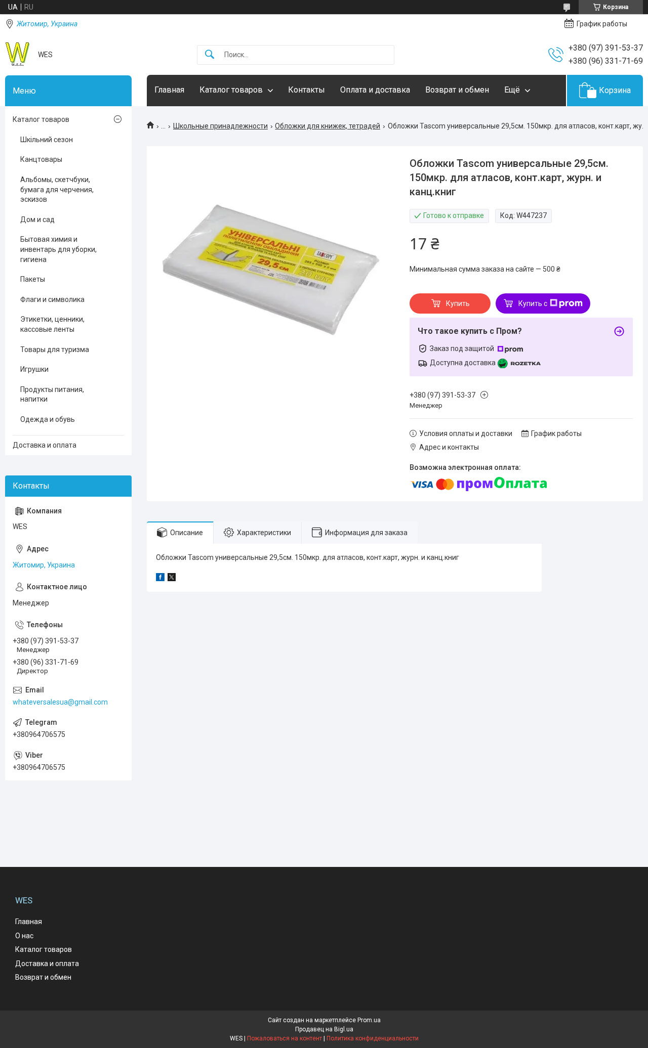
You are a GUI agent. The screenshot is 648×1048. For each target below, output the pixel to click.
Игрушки (34, 369)
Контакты (306, 90)
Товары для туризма (54, 349)
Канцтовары (41, 159)
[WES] (17, 54)
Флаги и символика (52, 299)
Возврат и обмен (457, 90)
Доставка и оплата (44, 445)
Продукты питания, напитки (52, 394)
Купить (458, 303)
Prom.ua (369, 1020)
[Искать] (209, 55)
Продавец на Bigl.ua (324, 1029)
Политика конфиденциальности (373, 1038)
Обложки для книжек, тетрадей (327, 126)
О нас (24, 936)
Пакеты (32, 279)
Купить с (532, 303)
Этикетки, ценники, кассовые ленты (52, 324)
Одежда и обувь (47, 419)
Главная (169, 90)
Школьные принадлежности (220, 126)
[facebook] (160, 579)
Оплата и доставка (375, 90)
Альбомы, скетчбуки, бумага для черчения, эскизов (57, 189)
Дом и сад (37, 219)
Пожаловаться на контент (284, 1038)
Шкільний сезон (46, 140)
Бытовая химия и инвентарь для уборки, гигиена (58, 249)
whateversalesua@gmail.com (60, 702)
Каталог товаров (231, 90)
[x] (172, 579)
